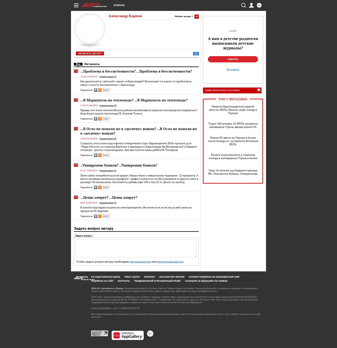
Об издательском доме (105, 277)
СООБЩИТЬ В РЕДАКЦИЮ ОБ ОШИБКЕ (206, 281)
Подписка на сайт (102, 281)
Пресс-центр (132, 277)
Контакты (124, 281)
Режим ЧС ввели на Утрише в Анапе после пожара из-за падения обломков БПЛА (233, 141)
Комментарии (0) (107, 76)
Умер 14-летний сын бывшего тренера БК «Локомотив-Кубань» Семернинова (233, 172)
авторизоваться (140, 261)
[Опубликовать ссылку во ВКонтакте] (95, 90)
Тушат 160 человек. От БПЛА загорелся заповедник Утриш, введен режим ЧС (233, 125)
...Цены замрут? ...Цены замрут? (108, 197)
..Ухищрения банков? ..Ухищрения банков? (118, 165)
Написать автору (90, 53)
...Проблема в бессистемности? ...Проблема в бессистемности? (136, 71)
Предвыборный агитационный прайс (157, 281)
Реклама (149, 277)
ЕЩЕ (105, 90)
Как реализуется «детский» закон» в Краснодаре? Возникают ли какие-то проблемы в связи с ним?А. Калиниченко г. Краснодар (135, 83)
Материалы (92, 64)
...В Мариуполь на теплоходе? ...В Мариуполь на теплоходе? (134, 100)
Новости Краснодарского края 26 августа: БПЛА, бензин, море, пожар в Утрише (233, 110)
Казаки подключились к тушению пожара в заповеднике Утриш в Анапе (233, 156)
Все (78, 64)
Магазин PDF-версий (171, 277)
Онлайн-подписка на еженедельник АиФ (214, 277)
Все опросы (233, 69)
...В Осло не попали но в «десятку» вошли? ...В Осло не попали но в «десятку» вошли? (138, 130)
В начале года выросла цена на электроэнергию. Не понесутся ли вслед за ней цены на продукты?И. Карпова (136, 209)
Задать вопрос (83, 235)
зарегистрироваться (170, 261)
